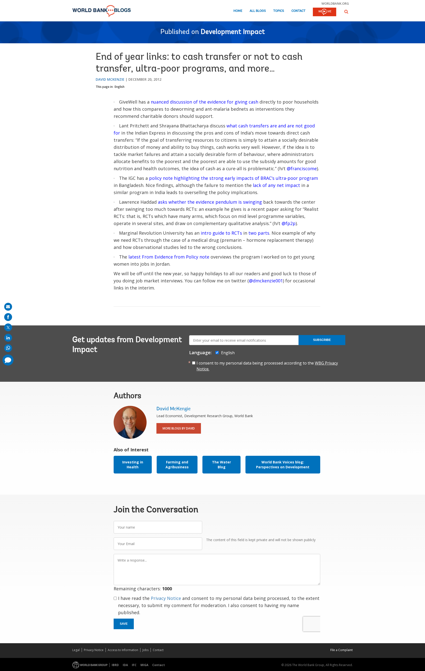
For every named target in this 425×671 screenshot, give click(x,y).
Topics (278, 11)
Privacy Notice (166, 598)
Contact (298, 11)
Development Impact (233, 32)
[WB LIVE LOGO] (324, 12)
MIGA (144, 665)
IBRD (115, 665)
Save (124, 623)
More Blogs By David (179, 428)
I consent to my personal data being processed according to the (267, 366)
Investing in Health (132, 464)
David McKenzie (110, 79)
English (119, 87)
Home (237, 11)
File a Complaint (341, 650)
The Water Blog (221, 464)
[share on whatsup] (8, 348)
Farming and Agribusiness (177, 464)
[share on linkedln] (8, 338)
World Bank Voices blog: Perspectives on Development (282, 464)
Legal (76, 650)
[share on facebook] (8, 317)
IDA (125, 665)
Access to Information (123, 650)
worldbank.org (335, 3)
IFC (134, 665)
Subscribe (322, 340)
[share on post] (8, 327)
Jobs (145, 650)
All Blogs (258, 11)
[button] (346, 12)
